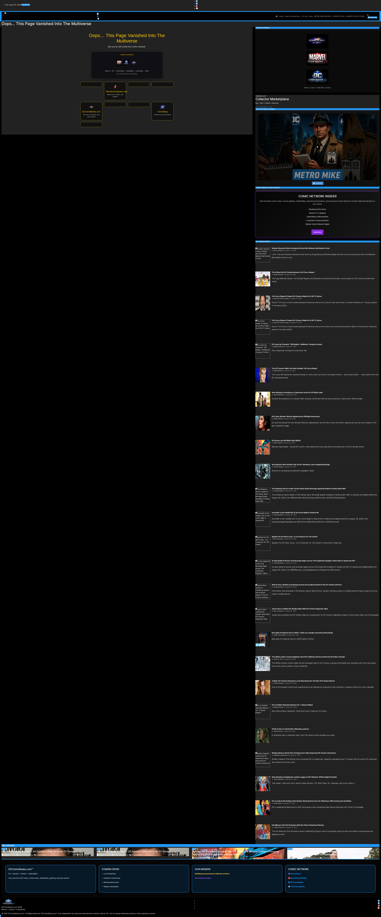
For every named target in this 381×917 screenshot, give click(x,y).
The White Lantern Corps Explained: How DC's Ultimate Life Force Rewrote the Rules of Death (308, 657)
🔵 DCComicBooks (296, 882)
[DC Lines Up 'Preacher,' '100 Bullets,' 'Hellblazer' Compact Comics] (262, 351)
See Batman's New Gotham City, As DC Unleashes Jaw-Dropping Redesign (301, 464)
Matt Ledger (278, 443)
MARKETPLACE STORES (355, 16)
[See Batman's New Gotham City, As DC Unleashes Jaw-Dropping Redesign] (262, 471)
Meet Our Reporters (292, 16)
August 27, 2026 (10, 855)
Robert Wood (278, 419)
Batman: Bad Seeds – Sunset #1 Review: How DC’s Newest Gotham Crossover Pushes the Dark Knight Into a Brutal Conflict (236, 853)
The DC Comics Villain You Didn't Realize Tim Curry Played (294, 368)
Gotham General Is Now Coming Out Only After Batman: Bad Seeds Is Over (301, 248)
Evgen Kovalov (278, 587)
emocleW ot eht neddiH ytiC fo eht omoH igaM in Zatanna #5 (295, 513)
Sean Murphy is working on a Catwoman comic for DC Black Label (297, 392)
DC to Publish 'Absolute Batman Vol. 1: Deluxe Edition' (292, 705)
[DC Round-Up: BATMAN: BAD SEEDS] (262, 447)
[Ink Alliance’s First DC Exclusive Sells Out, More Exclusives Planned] (262, 832)
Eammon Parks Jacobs (281, 298)
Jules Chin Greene (280, 635)
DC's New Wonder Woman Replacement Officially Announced (296, 416)
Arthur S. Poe (278, 659)
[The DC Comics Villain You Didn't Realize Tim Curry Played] (262, 375)
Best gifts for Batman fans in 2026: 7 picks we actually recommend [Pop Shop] (302, 633)
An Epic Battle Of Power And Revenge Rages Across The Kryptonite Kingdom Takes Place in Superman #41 (313, 561)
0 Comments (41, 855)
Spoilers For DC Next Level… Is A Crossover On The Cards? (295, 537)
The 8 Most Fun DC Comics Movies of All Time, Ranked (293, 272)
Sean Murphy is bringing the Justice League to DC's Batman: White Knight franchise (304, 777)
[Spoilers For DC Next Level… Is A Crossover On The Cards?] (262, 543)
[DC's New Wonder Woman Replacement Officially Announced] (262, 423)
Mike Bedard (278, 370)
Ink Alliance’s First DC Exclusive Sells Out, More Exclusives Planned (298, 825)
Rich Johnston (278, 250)
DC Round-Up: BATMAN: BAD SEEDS (286, 441)
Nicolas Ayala (278, 467)
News (3, 849)
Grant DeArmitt (278, 395)
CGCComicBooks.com (263, 107)
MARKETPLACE (339, 16)
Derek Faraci (278, 731)
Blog (311, 16)
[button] (98, 16)
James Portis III (279, 827)
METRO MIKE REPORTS (323, 16)
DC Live (305, 16)
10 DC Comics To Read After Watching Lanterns (290, 729)
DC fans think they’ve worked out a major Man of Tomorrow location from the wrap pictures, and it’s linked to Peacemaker (330, 853)
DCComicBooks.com (26, 855)
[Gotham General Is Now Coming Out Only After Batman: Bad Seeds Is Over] (262, 255)
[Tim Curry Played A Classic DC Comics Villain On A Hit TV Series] (262, 303)
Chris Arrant (277, 803)
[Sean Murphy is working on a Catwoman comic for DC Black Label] (262, 399)
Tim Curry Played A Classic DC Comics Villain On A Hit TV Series (297, 296)
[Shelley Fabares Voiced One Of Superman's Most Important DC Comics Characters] (262, 759)
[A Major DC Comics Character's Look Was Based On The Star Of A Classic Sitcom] (262, 687)
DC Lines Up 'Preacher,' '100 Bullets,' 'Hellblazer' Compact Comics (297, 344)
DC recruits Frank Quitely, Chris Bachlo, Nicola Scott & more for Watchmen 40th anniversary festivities (311, 801)
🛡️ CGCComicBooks (296, 887)
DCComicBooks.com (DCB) (11, 907)
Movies (290, 849)
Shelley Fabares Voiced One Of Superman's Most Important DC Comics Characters (304, 753)
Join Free (317, 232)
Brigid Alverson (279, 346)
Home (281, 16)
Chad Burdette (278, 491)
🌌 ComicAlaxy (294, 874)
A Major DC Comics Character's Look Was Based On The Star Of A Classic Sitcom (303, 681)
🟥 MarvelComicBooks (297, 878)
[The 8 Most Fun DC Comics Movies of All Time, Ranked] (262, 279)
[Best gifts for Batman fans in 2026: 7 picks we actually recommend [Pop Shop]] (262, 639)
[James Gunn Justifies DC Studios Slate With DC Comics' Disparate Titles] (262, 615)
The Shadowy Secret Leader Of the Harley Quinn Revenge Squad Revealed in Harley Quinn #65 (309, 489)
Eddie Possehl (278, 274)
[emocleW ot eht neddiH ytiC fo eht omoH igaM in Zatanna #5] (262, 519)
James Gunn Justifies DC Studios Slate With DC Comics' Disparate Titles (300, 609)
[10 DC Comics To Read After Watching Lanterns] (262, 735)
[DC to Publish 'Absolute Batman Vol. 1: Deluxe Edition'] (262, 711)
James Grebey (278, 683)
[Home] (98, 14)
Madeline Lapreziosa (280, 755)
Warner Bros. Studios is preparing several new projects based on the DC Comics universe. (307, 585)
